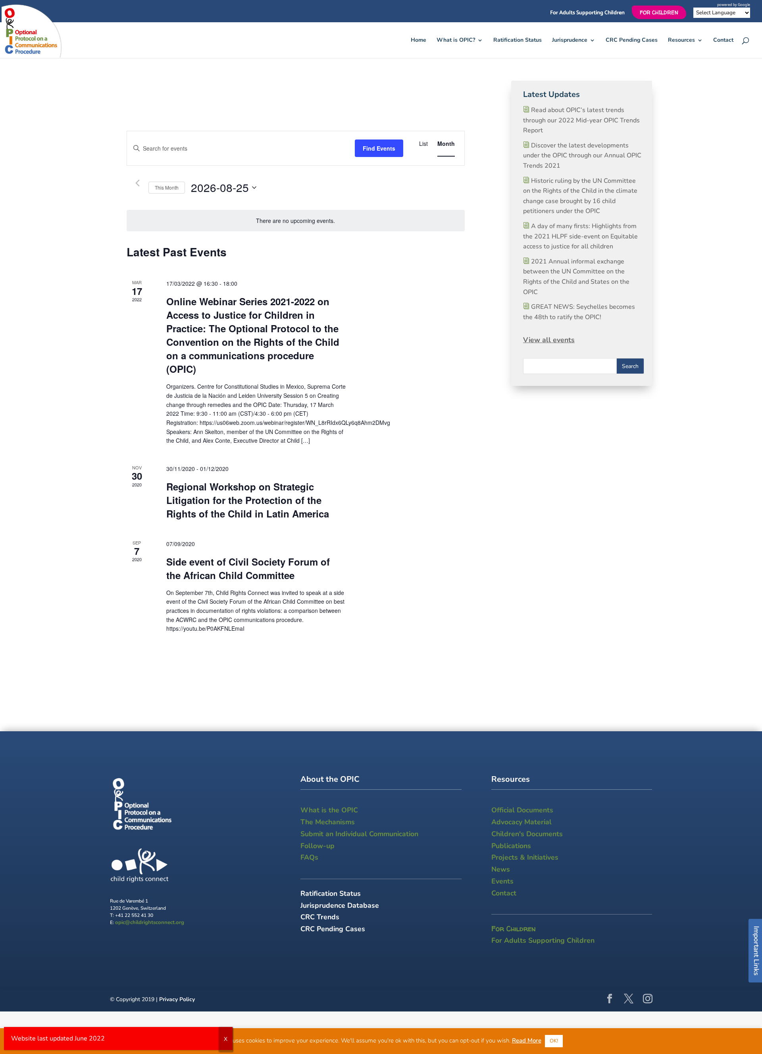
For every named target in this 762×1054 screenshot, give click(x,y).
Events (502, 881)
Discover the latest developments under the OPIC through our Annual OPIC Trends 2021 (582, 155)
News (500, 869)
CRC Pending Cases (632, 40)
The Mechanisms (327, 822)
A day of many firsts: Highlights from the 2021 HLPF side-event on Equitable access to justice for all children (580, 236)
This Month (167, 187)
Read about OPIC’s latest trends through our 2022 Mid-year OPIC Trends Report (581, 120)
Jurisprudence (569, 40)
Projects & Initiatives (524, 857)
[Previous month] (137, 183)
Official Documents (522, 810)
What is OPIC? (456, 40)
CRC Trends (319, 917)
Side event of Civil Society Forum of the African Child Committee (248, 568)
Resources (681, 40)
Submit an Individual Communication (359, 834)
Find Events (379, 148)
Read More (526, 1040)
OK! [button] (554, 1040)
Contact (723, 40)
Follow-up (317, 846)
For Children (659, 12)
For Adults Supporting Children (587, 13)
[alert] (295, 220)
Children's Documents (527, 834)
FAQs (309, 857)
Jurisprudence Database (339, 905)
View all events (549, 340)
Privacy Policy (177, 999)
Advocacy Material (521, 822)
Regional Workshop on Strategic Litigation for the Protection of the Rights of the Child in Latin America (247, 500)
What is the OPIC (329, 810)
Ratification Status (517, 40)
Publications (511, 846)
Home (418, 40)
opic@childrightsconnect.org (149, 922)
